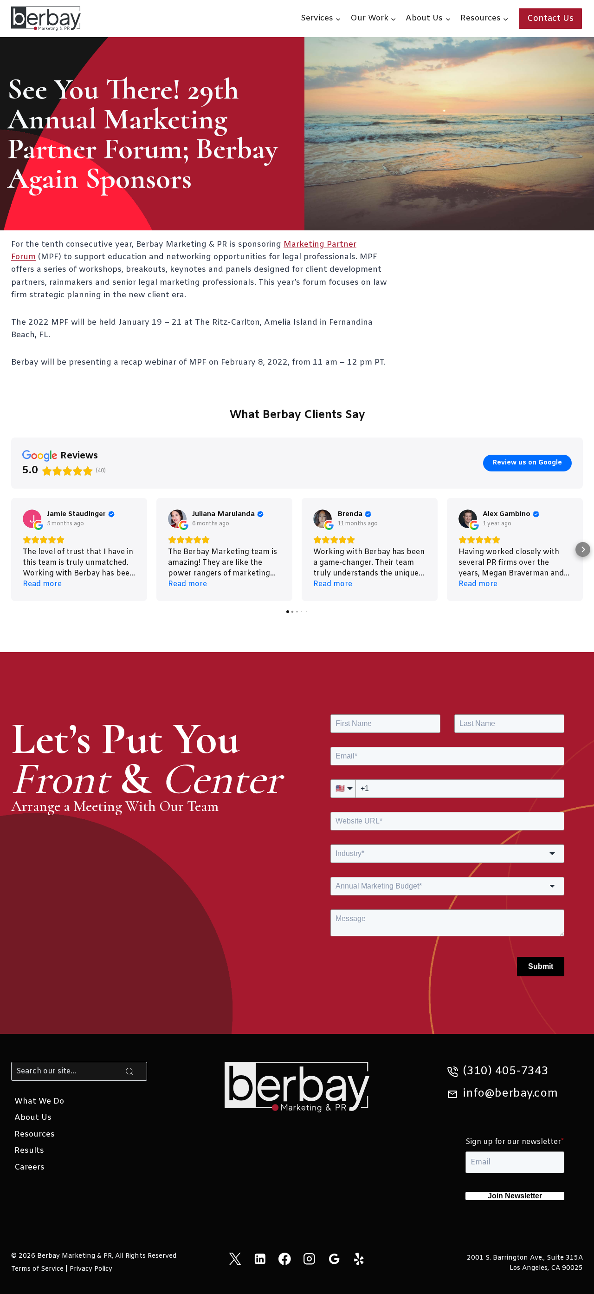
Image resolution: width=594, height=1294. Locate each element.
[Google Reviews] (334, 1259)
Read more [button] (42, 584)
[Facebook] (284, 1259)
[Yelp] (359, 1259)
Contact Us (550, 18)
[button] (11, 549)
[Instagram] (309, 1259)
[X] (235, 1259)
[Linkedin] (259, 1259)
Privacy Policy (91, 1269)
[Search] (129, 1071)
